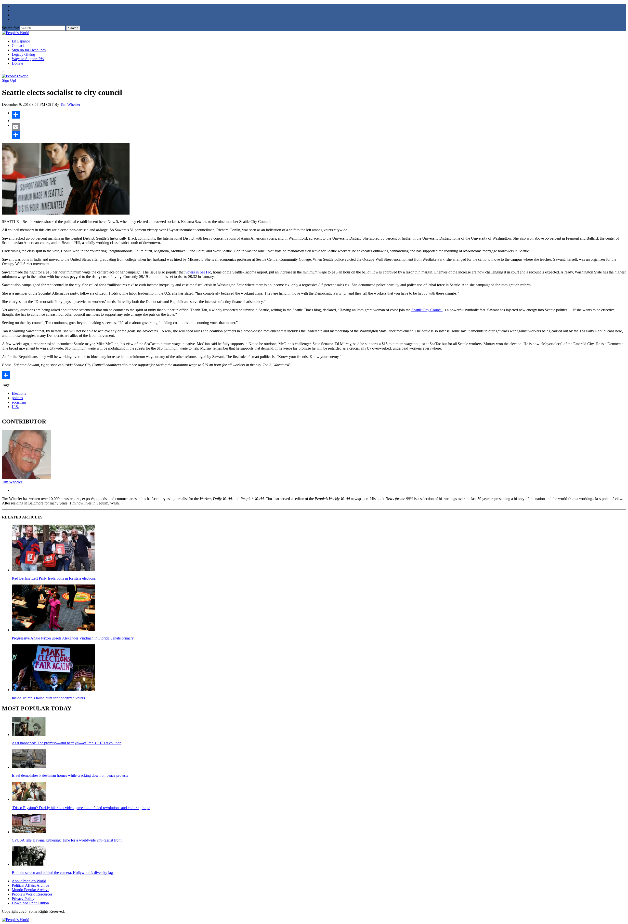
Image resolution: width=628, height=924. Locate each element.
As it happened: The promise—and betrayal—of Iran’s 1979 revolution (66, 743)
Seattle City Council (427, 310)
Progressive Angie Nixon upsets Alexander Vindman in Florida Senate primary (73, 638)
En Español (21, 41)
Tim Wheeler (70, 104)
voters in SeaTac (198, 272)
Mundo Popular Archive (30, 890)
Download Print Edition (30, 903)
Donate (17, 63)
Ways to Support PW (28, 59)
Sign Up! (9, 80)
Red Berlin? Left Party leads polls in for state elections (54, 578)
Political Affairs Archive (30, 885)
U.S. (15, 407)
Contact (18, 45)
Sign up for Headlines (29, 50)
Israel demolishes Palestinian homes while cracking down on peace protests (70, 775)
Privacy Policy (23, 899)
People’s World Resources (32, 894)
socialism (19, 402)
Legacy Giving (23, 54)
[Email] (319, 127)
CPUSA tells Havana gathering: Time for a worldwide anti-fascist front (66, 840)
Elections (19, 393)
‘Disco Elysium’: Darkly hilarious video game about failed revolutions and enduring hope (81, 808)
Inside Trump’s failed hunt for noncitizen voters (48, 698)
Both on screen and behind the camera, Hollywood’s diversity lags (63, 872)
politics (17, 398)
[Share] (319, 115)
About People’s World (29, 881)
